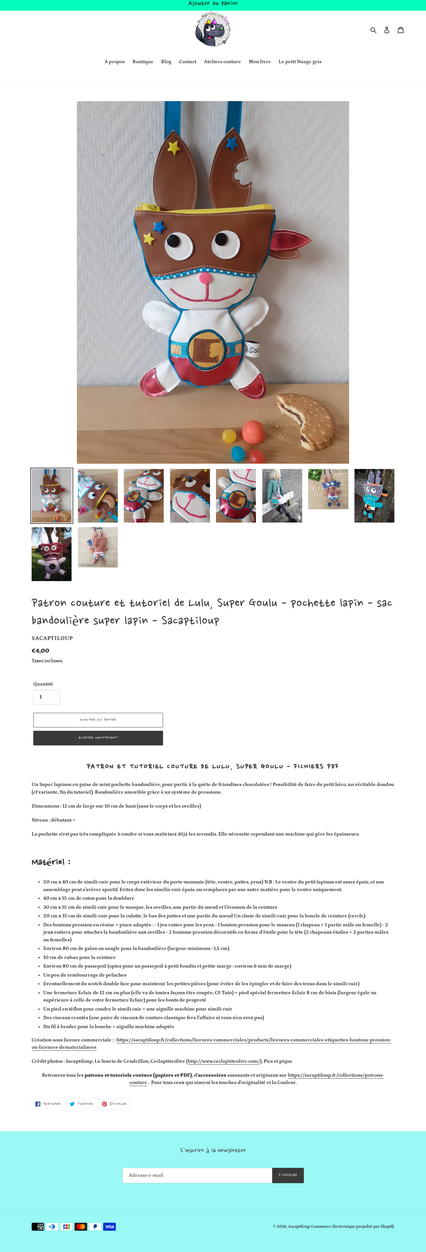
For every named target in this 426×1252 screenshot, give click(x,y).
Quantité (43, 684)
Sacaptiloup (299, 1226)
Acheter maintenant (98, 738)
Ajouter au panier (213, 7)
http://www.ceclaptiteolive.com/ (224, 1061)
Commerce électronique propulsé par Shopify (352, 1226)
